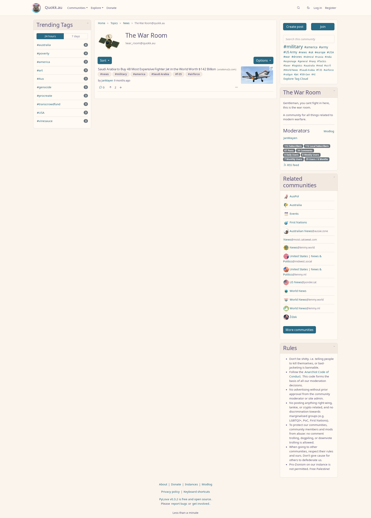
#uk (311, 52)
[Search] (298, 8)
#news (104, 74)
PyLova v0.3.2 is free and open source (185, 499)
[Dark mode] (308, 8)
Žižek (293, 317)
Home (101, 23)
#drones (297, 56)
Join (323, 27)
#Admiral (309, 56)
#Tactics (321, 61)
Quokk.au (53, 7)
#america (43, 62)
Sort (103, 60)
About (163, 484)
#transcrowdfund (48, 104)
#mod (319, 65)
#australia (44, 45)
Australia (295, 205)
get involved (200, 503)
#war (286, 56)
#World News (290, 70)
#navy (312, 61)
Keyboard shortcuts (197, 491)
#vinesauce (45, 121)
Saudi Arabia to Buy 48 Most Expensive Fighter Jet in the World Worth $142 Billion (157, 69)
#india (328, 56)
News (126, 23)
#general (303, 61)
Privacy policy (170, 491)
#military (121, 74)
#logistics (297, 65)
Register (330, 8)
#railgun (288, 74)
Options (262, 60)
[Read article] (257, 75)
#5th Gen (305, 74)
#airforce (194, 74)
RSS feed (292, 165)
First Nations (298, 222)
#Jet (296, 74)
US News (303, 282)
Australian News (308, 231)
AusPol (294, 196)
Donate (111, 8)
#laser (286, 65)
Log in (318, 8)
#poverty (43, 53)
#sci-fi (327, 65)
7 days (76, 36)
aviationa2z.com (226, 69)
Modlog (329, 131)
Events (294, 213)
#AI (313, 74)
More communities (299, 330)
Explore (96, 8)
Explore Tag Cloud (295, 79)
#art (40, 70)
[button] (62, 25)
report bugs (179, 503)
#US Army (290, 52)
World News (297, 291)
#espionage (289, 61)
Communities (76, 8)
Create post (294, 27)
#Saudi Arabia (160, 74)
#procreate (44, 95)
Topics (114, 23)
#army (323, 47)
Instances (191, 484)
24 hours (50, 36)
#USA (40, 112)
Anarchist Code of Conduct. (309, 374)
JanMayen (107, 80)
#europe (320, 52)
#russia (319, 56)
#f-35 (178, 74)
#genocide (44, 87)
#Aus (40, 79)
